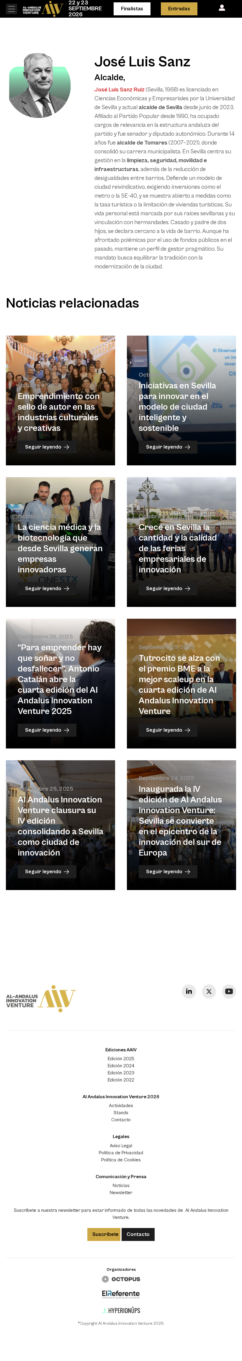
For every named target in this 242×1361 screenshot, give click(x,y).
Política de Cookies (121, 1160)
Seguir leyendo (43, 447)
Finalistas (132, 9)
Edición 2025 (121, 1058)
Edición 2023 (121, 1073)
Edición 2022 (121, 1080)
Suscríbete (105, 1234)
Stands (121, 1112)
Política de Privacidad (121, 1152)
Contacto (121, 1119)
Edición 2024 (121, 1065)
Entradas (179, 9)
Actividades (121, 1105)
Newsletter (121, 1192)
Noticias (121, 1185)
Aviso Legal (121, 1145)
